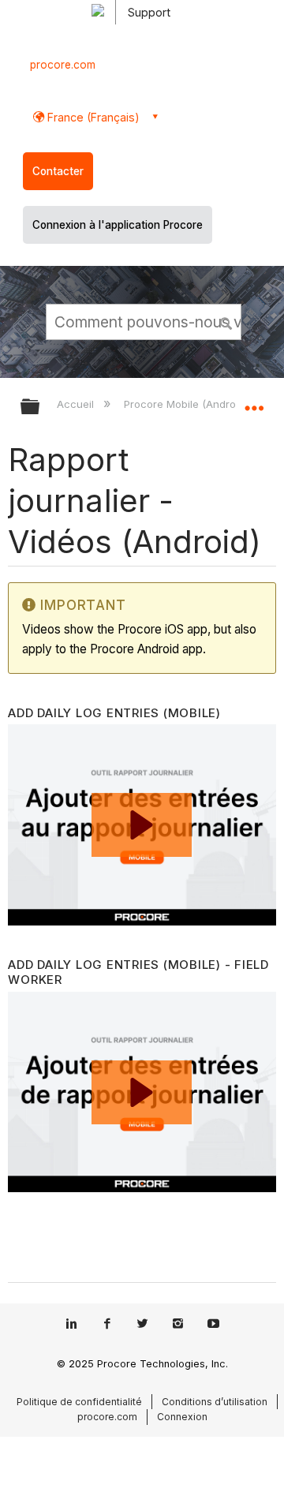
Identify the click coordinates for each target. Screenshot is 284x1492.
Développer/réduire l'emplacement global (254, 402)
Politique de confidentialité (79, 1402)
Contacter (58, 171)
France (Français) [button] (92, 117)
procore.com (62, 64)
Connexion (182, 1417)
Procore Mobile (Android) (187, 404)
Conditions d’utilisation (214, 1402)
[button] (227, 321)
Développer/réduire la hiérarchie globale (40, 407)
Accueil (77, 404)
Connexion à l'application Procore (117, 225)
